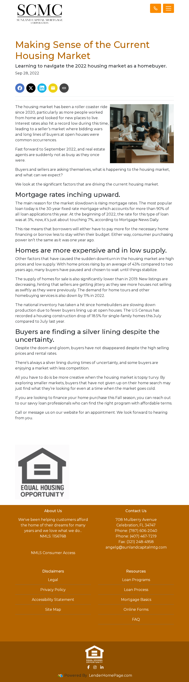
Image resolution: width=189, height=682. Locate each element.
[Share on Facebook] (19, 88)
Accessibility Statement (53, 599)
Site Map (53, 609)
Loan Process (136, 590)
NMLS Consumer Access (53, 553)
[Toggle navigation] (168, 8)
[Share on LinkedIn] (42, 88)
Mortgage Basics (136, 599)
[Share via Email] (53, 88)
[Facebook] (88, 667)
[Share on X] (30, 88)
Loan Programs (136, 580)
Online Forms (136, 609)
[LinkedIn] (101, 667)
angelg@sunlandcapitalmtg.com (136, 547)
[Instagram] (95, 667)
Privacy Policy (53, 590)
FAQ (136, 619)
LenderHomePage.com (110, 675)
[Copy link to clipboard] (64, 88)
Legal (53, 580)
